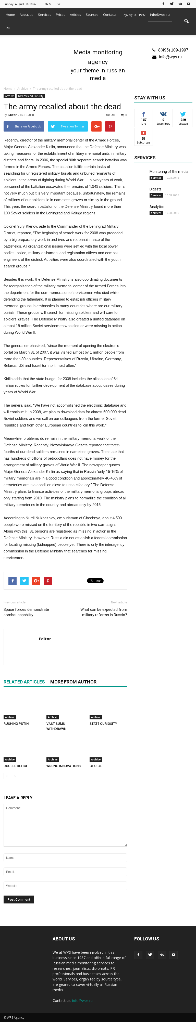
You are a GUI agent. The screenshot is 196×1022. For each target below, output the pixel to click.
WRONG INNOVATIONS (63, 766)
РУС (58, 4)
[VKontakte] (180, 4)
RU (8, 28)
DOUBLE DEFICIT (16, 766)
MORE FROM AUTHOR (73, 681)
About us (26, 14)
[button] (186, 21)
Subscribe (144, 132)
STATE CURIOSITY (103, 724)
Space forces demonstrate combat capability (26, 612)
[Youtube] (188, 4)
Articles (75, 14)
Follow (163, 113)
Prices (60, 14)
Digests (156, 189)
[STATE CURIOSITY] (108, 706)
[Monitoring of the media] (140, 175)
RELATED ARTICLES (24, 681)
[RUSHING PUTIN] (22, 706)
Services (44, 14)
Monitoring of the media (169, 172)
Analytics (157, 207)
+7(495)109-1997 (133, 14)
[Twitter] (172, 4)
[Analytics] (140, 210)
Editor (12, 115)
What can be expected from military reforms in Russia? (103, 612)
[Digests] (140, 193)
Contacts (110, 14)
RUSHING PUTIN (16, 724)
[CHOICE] (108, 748)
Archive (9, 96)
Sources (92, 14)
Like (144, 113)
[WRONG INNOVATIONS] (65, 748)
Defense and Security (30, 96)
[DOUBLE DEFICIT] (22, 748)
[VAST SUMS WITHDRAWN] (65, 706)
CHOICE (96, 766)
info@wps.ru (160, 14)
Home (10, 14)
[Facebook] (163, 4)
